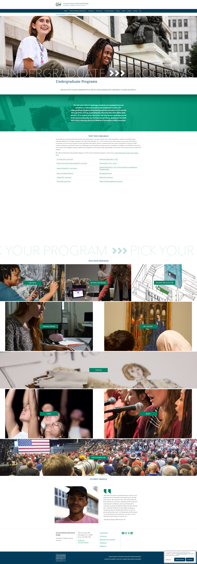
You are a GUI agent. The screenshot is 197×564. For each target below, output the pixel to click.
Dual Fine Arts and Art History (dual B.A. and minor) (72, 163)
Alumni (129, 10)
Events (124, 10)
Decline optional (180, 559)
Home (57, 14)
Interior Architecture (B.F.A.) (65, 173)
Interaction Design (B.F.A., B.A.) (108, 159)
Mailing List (103, 546)
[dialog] (180, 556)
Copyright (124, 559)
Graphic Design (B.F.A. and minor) (67, 168)
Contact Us (81, 540)
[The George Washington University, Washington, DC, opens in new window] (61, 558)
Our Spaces (103, 536)
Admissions (99, 10)
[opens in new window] (123, 534)
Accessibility (113, 559)
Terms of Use (119, 559)
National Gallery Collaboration (77, 10)
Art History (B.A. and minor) (65, 159)
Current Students (109, 10)
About (65, 10)
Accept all (189, 559)
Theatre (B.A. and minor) (64, 177)
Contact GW (107, 559)
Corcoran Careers (83, 542)
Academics (91, 10)
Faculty (118, 10)
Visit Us (135, 10)
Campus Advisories (113, 556)
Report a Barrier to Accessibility (134, 559)
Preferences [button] (168, 559)
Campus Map (104, 533)
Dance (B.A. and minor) (64, 181)
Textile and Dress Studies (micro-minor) (110, 181)
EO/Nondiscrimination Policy (124, 556)
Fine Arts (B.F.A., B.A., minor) (108, 163)
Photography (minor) (105, 173)
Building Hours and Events (107, 539)
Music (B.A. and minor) (106, 177)
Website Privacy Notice (136, 556)
